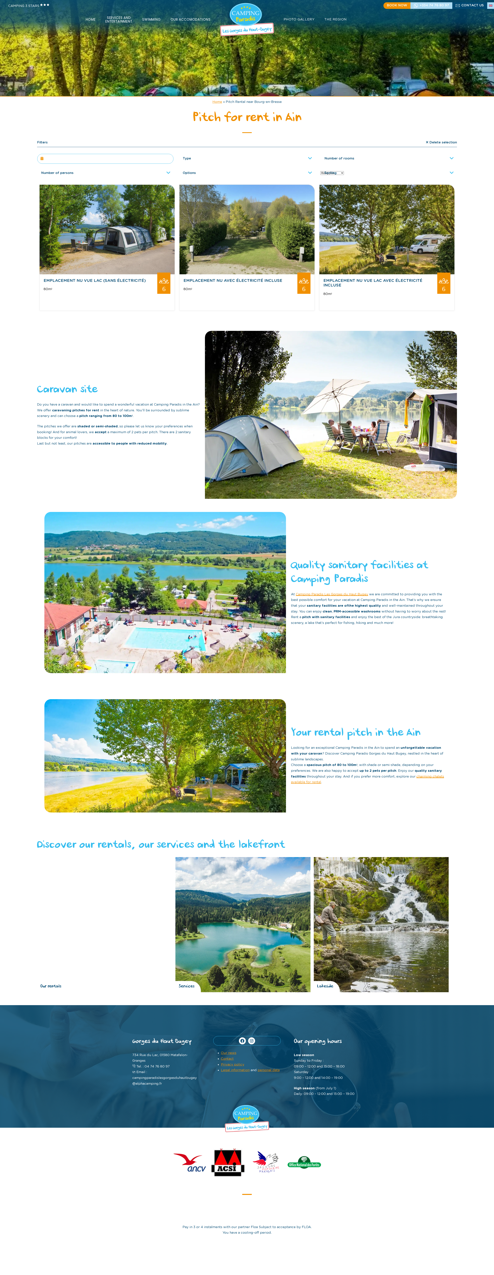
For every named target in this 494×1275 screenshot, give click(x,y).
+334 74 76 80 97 (434, 5)
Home (217, 101)
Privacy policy (232, 1064)
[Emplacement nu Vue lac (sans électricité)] (107, 273)
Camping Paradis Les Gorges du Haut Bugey (332, 594)
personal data (269, 1070)
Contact (227, 1058)
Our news (228, 1053)
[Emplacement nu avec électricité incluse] (247, 273)
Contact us (472, 5)
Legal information (235, 1070)
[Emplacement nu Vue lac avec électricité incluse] (386, 273)
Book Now (397, 5)
